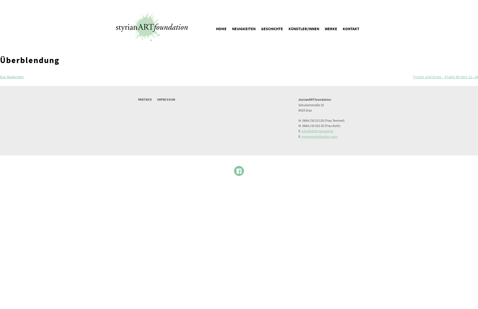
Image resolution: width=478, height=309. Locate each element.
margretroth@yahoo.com (319, 137)
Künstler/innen (304, 29)
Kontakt (351, 29)
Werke (331, 29)
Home (221, 29)
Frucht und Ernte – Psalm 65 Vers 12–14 (445, 77)
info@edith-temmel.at (317, 131)
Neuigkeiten (244, 29)
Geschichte (272, 29)
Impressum (166, 99)
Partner (145, 99)
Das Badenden (12, 77)
